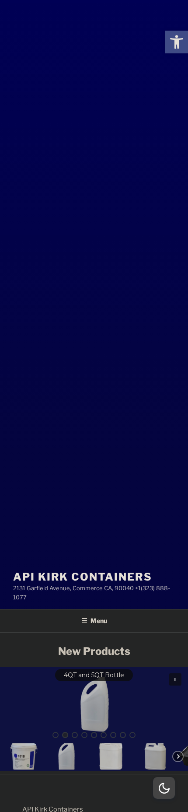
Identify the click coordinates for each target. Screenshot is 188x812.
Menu (99, 620)
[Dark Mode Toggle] (164, 788)
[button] (94, 704)
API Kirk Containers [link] (82, 576)
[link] (176, 42)
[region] (94, 719)
